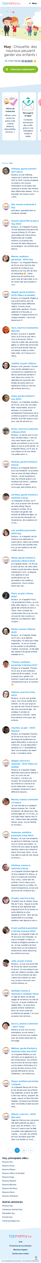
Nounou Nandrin (9, 1181)
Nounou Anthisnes (10, 1196)
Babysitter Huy (8, 1213)
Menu (34, 3)
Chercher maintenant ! (23, 69)
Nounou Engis (8, 1177)
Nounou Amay (8, 1166)
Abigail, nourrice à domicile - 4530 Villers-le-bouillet (24, 764)
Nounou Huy (7, 1162)
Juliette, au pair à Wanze (23, 363)
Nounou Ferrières (9, 1188)
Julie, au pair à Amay (21, 961)
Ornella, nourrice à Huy (23, 898)
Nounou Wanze (8, 1169)
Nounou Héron (8, 1192)
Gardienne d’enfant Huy (12, 1209)
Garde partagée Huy (11, 1221)
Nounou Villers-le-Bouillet (13, 1173)
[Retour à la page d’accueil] (11, 3)
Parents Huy (7, 1217)
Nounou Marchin (9, 1184)
